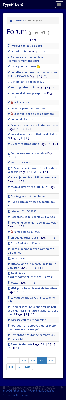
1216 (27, 366)
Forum (20, 20)
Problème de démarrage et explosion (34, 222)
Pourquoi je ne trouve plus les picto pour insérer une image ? (32, 327)
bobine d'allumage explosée (28, 93)
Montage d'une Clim (23, 87)
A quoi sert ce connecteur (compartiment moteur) (25, 58)
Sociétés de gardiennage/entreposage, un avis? (30, 275)
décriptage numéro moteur (28, 108)
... (16, 360)
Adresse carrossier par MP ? (28, 320)
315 (51, 360)
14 (17, 348)
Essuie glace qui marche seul (28, 196)
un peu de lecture (21, 119)
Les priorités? (19, 51)
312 (24, 360)
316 (11, 366)
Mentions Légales (43, 390)
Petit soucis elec (20, 162)
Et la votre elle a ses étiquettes (33, 114)
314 (42, 360)
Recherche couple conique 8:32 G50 (32, 217)
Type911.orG (13, 4)
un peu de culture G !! (24, 237)
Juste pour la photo (23, 66)
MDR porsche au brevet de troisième (33, 288)
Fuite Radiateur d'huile (25, 243)
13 (10, 348)
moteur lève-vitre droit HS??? (29, 187)
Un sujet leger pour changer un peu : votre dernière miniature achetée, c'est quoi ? (33, 310)
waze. (14, 282)
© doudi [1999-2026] (15, 390)
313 (33, 360)
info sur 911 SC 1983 (23, 211)
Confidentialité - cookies (17, 395)
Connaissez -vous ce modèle (28, 153)
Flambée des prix (21, 344)
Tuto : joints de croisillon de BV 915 (33, 177)
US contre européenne (24, 144)
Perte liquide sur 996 (26, 232)
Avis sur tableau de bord (26, 45)
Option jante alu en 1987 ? (27, 81)
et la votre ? (21, 102)
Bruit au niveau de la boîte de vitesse (34, 125)
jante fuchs (17, 258)
